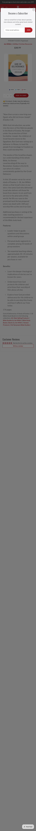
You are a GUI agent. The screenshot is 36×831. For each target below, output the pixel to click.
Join (28, 30)
